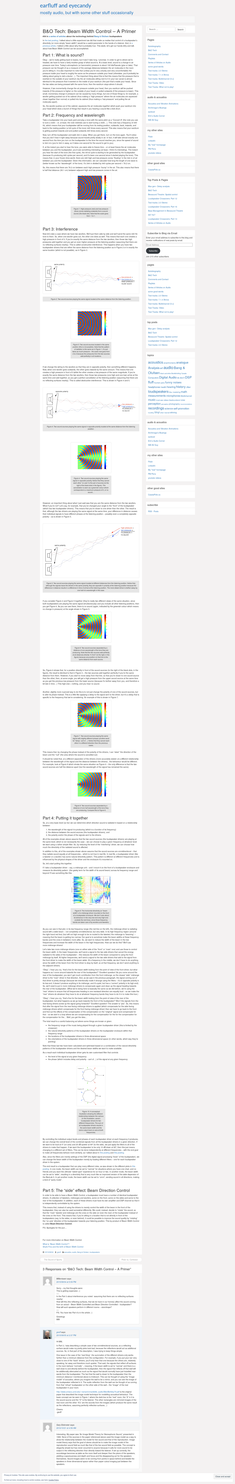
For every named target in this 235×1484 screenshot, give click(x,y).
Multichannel (186, 396)
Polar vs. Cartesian (129, 1259)
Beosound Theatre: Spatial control (162, 194)
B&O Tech (152, 50)
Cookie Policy (54, 1480)
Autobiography (154, 46)
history (181, 386)
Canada (183, 373)
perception (154, 404)
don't (182, 377)
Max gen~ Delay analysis (159, 186)
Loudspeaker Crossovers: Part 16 (162, 206)
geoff (59, 1252)
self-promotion (181, 408)
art (161, 368)
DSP (188, 377)
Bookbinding (176, 373)
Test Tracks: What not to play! (161, 87)
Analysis (154, 367)
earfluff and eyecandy (65, 6)
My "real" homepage (157, 144)
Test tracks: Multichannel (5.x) (161, 78)
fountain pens (159, 382)
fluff (151, 381)
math (184, 392)
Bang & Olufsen (101, 36)
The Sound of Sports (53, 1259)
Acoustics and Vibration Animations (163, 103)
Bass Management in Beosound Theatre (165, 210)
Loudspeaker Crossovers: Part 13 (162, 218)
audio (74, 1252)
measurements (157, 396)
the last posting (51, 40)
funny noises (173, 382)
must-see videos (162, 400)
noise (182, 400)
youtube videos (154, 153)
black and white (165, 373)
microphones (173, 395)
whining (173, 412)
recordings (156, 408)
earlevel (151, 111)
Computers (153, 377)
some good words (155, 66)
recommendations (186, 404)
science (169, 408)
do (178, 377)
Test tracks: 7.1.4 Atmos (158, 74)
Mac (170, 392)
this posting (105, 1152)
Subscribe (153, 250)
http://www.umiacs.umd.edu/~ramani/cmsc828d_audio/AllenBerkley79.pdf (88, 1391)
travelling (151, 413)
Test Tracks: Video (156, 82)
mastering (176, 392)
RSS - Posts (153, 511)
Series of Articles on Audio (159, 62)
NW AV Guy (153, 120)
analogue (182, 362)
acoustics (67, 1252)
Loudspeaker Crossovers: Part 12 (162, 198)
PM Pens (152, 148)
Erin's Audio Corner (156, 115)
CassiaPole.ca (154, 169)
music (151, 400)
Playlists (151, 58)
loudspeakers (95, 1252)
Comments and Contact (158, 54)
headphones (154, 387)
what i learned (165, 412)
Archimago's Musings (157, 107)
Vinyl (157, 412)
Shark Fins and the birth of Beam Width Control (63, 1246)
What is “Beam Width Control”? (56, 1244)
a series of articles (57, 36)
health (163, 387)
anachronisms (170, 362)
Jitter (188, 386)
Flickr (150, 136)
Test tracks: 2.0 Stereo (158, 70)
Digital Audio (168, 377)
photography (174, 404)
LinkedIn (151, 140)
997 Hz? (151, 214)
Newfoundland (174, 400)
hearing (171, 387)
